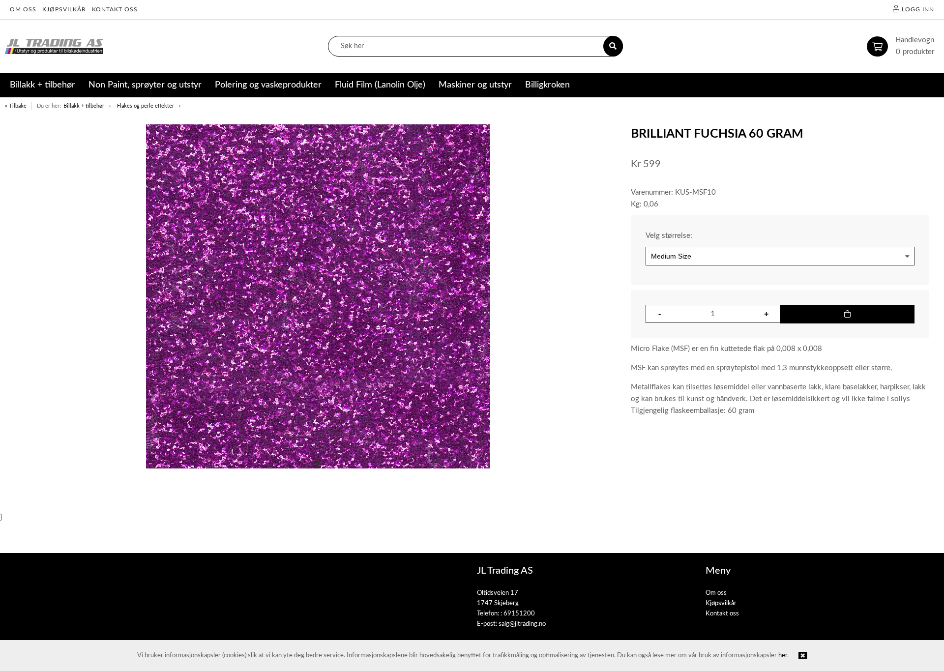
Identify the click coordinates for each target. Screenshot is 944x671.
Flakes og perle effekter (145, 106)
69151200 (519, 614)
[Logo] (54, 46)
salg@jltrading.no (522, 624)
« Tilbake (16, 106)
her (782, 655)
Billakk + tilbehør (83, 106)
